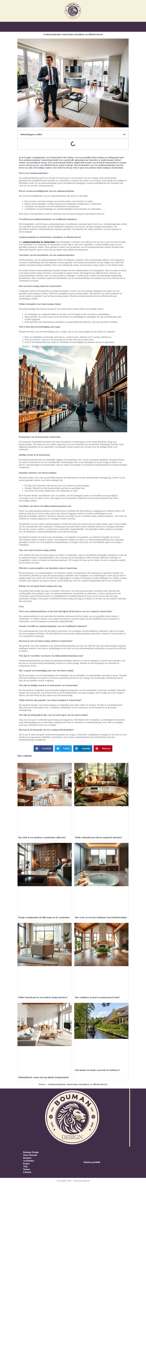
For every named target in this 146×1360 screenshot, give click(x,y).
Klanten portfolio (92, 1162)
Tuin (25, 1166)
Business (27, 1158)
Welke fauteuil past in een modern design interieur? (43, 997)
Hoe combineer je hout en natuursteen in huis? (97, 997)
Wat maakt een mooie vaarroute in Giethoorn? (97, 1070)
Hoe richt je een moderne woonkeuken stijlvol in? (42, 837)
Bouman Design (30, 1152)
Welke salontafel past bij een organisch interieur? (98, 837)
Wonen (41, 1084)
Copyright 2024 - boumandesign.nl (73, 1180)
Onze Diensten (30, 1155)
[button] (73, 25)
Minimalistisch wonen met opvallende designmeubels (43, 1077)
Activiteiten (28, 1161)
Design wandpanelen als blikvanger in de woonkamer (44, 917)
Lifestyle (27, 1172)
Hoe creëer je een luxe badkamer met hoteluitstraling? (101, 917)
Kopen (26, 1163)
